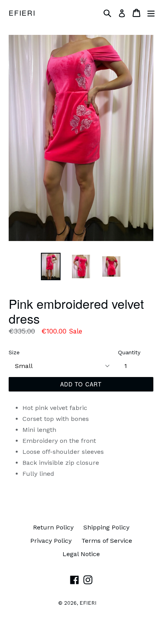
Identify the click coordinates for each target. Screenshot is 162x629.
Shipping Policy (106, 527)
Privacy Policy (51, 540)
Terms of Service (106, 540)
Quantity (129, 352)
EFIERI (22, 13)
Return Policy (53, 527)
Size (14, 352)
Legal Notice (81, 554)
